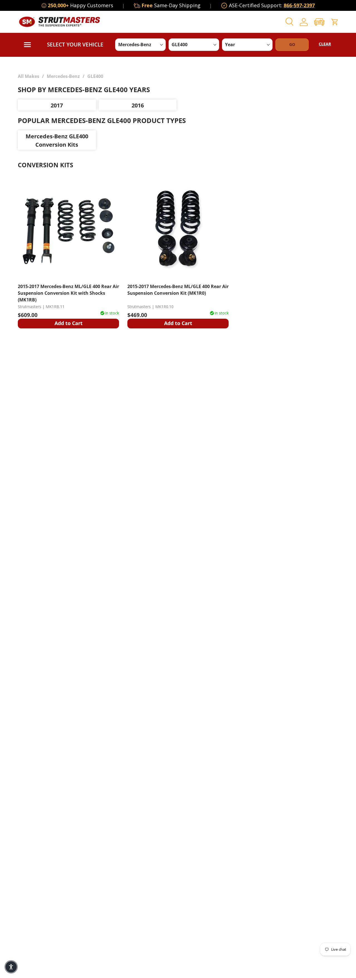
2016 (138, 105)
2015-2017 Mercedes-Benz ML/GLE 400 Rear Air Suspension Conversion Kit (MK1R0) (178, 289)
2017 (57, 105)
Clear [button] (325, 43)
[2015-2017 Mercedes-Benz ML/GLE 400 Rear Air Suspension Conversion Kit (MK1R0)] (178, 228)
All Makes (28, 76)
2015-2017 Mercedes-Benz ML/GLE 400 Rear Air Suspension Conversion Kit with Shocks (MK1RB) (68, 293)
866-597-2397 (299, 5)
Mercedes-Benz (63, 76)
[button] (319, 22)
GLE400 (95, 76)
